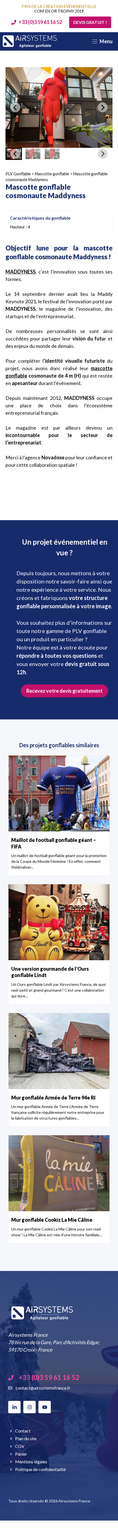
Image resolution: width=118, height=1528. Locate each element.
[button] (33, 154)
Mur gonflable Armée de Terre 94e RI (53, 1098)
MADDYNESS (20, 272)
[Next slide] (103, 107)
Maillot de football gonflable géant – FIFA (53, 843)
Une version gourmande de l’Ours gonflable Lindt (50, 972)
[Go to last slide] (15, 107)
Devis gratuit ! (90, 22)
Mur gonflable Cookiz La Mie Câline (51, 1220)
